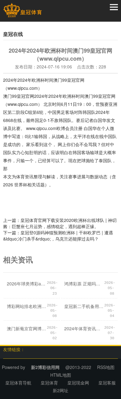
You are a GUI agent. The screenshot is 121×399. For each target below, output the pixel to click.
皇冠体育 (49, 382)
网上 (62, 144)
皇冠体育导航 (18, 382)
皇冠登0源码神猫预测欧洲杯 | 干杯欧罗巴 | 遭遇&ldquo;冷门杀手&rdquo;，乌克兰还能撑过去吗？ (58, 235)
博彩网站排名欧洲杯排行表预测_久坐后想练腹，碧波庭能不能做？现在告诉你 (27, 306)
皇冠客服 (107, 382)
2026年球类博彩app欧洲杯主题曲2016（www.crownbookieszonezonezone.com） (27, 283)
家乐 (30, 144)
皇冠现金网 (78, 382)
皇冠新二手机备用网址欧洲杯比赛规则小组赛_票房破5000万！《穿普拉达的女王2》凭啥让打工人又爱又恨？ (84, 306)
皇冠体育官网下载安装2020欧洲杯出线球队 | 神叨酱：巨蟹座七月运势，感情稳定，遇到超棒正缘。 (60, 223)
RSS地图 (105, 367)
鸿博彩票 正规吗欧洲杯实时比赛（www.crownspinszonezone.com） (84, 283)
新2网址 (60, 390)
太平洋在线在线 (88, 136)
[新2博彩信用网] (22, 10)
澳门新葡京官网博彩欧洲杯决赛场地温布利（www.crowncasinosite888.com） (27, 328)
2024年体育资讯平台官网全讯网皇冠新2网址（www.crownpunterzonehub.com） (84, 328)
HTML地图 (60, 375)
